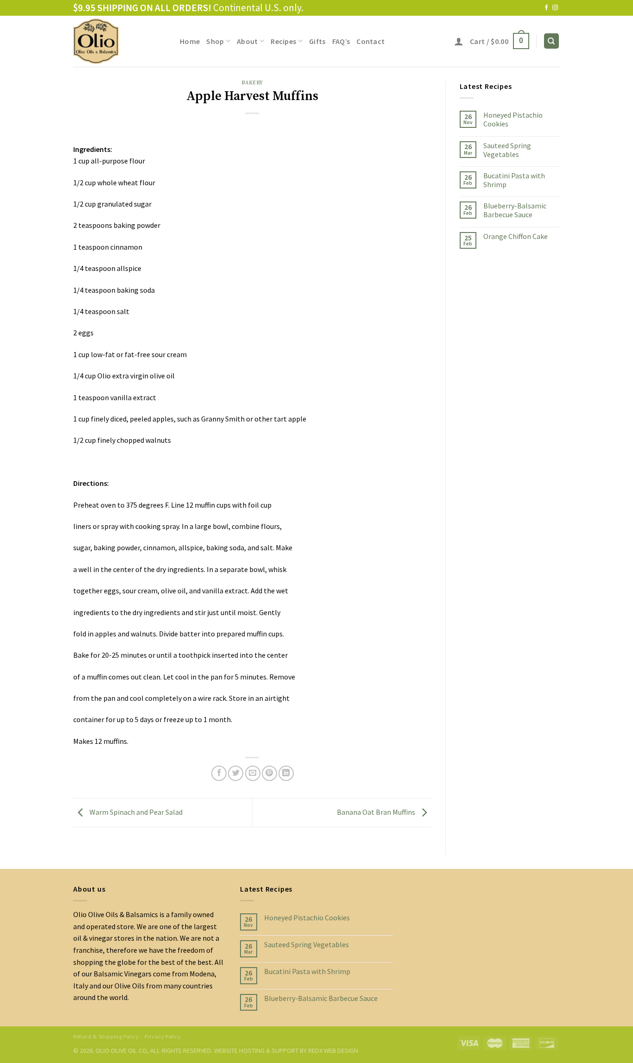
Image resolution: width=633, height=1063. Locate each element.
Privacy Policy (163, 1036)
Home (190, 41)
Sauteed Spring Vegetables (507, 149)
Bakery (252, 83)
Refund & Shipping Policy (106, 1036)
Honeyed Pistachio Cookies (513, 119)
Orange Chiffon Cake (515, 236)
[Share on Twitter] (235, 773)
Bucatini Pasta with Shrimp (514, 180)
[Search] (551, 41)
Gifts (317, 41)
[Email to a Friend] (252, 773)
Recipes (283, 41)
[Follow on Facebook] (546, 8)
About (247, 41)
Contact (370, 41)
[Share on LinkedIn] (286, 773)
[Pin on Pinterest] (269, 773)
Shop (215, 41)
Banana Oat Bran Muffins (377, 811)
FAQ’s (341, 41)
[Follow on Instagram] (555, 8)
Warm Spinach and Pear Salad (135, 811)
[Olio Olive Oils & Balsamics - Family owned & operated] (119, 41)
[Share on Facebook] (219, 773)
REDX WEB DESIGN (333, 1050)
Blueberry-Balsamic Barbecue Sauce (514, 210)
